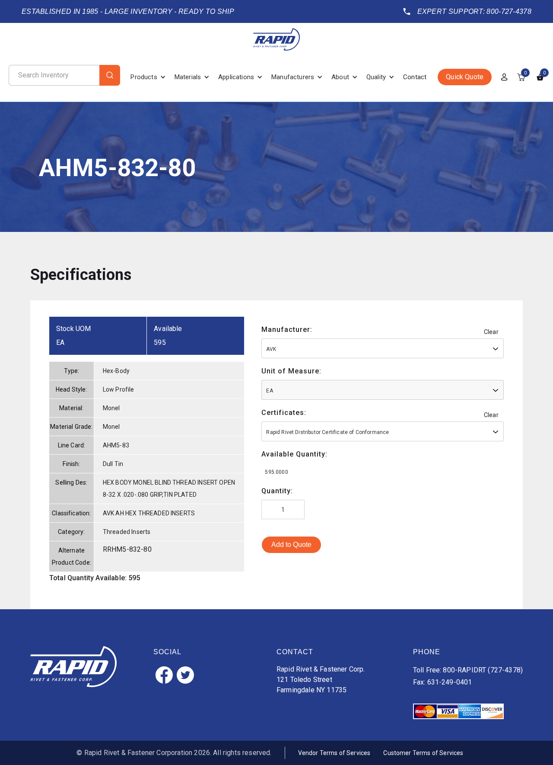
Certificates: (283, 412)
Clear (491, 331)
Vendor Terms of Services (334, 752)
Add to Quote (291, 544)
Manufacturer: (286, 329)
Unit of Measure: (291, 371)
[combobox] (382, 348)
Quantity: (277, 491)
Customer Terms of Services (423, 752)
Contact (414, 77)
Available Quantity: (294, 454)
